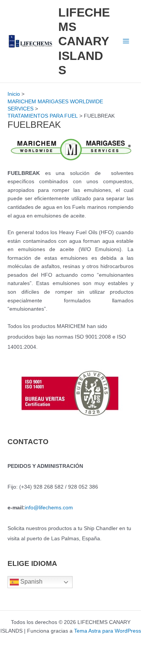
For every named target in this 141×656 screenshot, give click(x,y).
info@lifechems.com (49, 507)
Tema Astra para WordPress (107, 631)
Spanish (30, 582)
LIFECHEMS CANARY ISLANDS (84, 41)
